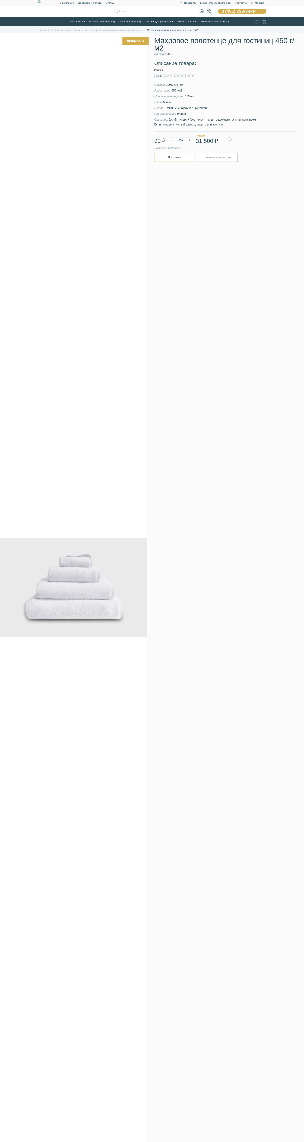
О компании (66, 3)
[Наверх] (292, 1119)
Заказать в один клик (217, 157)
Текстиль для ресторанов (158, 21)
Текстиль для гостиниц (102, 21)
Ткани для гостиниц (129, 21)
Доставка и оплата (90, 3)
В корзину (174, 157)
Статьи (110, 3)
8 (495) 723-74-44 (239, 11)
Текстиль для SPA (187, 21)
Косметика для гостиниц (215, 21)
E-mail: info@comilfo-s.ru (215, 3)
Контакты (241, 3)
